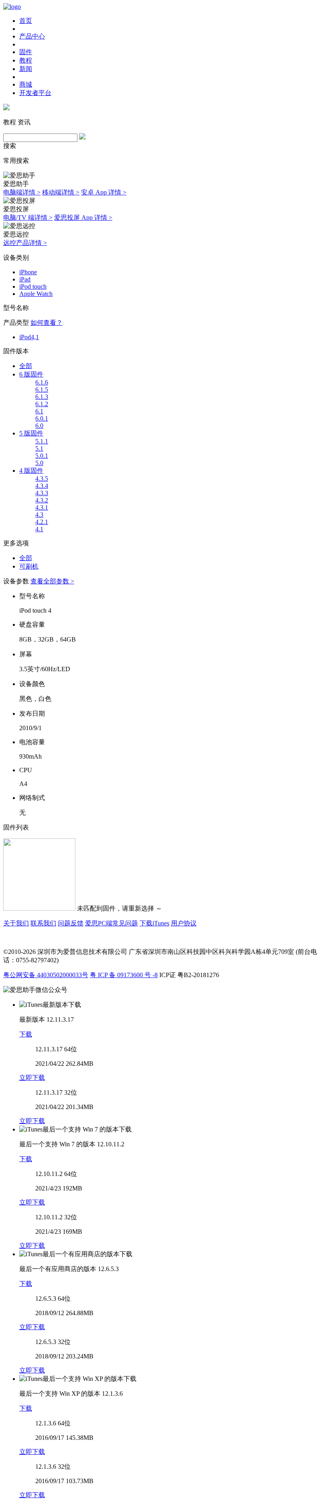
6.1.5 (41, 389)
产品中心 (32, 36)
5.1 (39, 448)
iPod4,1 (29, 337)
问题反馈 (70, 923)
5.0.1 (41, 455)
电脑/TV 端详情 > (28, 217)
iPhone (28, 272)
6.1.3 (41, 396)
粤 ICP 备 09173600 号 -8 (124, 975)
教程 (25, 60)
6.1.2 (41, 404)
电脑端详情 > (22, 192)
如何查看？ (46, 322)
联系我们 (43, 923)
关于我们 (16, 923)
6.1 (39, 411)
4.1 (39, 529)
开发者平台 (35, 92)
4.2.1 (41, 521)
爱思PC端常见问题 (111, 923)
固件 (25, 52)
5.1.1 (41, 441)
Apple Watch (36, 293)
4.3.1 (41, 507)
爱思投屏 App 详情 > (83, 217)
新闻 (25, 68)
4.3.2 (41, 500)
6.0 (39, 425)
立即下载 (32, 1077)
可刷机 (29, 566)
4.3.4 (41, 485)
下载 (25, 1034)
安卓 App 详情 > (103, 192)
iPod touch (33, 286)
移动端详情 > (60, 192)
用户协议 (184, 923)
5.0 (39, 462)
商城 (25, 84)
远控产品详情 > (25, 242)
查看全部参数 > (52, 581)
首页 (25, 20)
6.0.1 (41, 418)
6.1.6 (41, 382)
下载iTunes (154, 923)
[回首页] (12, 6)
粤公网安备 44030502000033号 (45, 975)
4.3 (39, 514)
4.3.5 (41, 478)
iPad (24, 279)
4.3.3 (41, 493)
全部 (25, 365)
